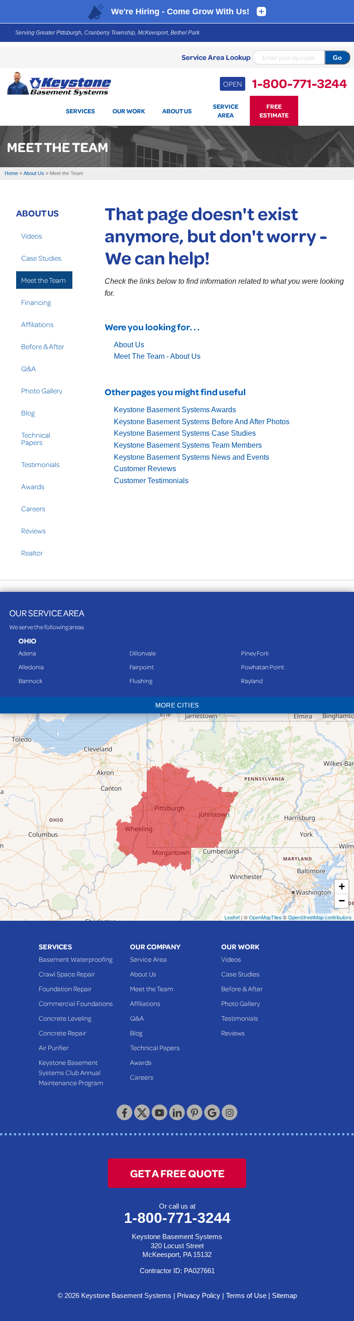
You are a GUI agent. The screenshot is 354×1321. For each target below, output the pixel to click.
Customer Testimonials (151, 481)
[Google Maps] (212, 1112)
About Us (129, 345)
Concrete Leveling (65, 1018)
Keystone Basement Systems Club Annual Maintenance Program (71, 1072)
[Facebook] (124, 1112)
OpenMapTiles (265, 917)
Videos (31, 235)
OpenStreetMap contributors (320, 917)
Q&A (28, 368)
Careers (33, 508)
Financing (36, 302)
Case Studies (41, 258)
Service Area (148, 959)
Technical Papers (35, 438)
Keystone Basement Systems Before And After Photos (201, 422)
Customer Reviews (145, 469)
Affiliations (37, 324)
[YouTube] (159, 1112)
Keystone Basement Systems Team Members (188, 445)
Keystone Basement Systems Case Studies (185, 433)
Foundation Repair (65, 988)
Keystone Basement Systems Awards (175, 410)
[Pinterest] (194, 1112)
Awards (32, 486)
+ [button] (342, 886)
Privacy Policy (198, 1295)
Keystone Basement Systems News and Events (191, 457)
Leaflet (232, 917)
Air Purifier (54, 1047)
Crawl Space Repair (67, 974)
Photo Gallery (41, 390)
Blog (28, 412)
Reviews (33, 530)
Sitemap (284, 1295)
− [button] (342, 900)
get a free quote (177, 1173)
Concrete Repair (62, 1033)
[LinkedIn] (177, 1112)
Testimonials (40, 464)
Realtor (32, 552)
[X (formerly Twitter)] (142, 1112)
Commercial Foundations (76, 1003)
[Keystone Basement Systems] (59, 83)
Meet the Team (43, 280)
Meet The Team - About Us (157, 356)
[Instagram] (229, 1112)
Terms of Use (246, 1295)
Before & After (42, 346)
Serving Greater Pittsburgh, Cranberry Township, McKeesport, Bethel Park (107, 32)
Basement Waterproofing (75, 959)
